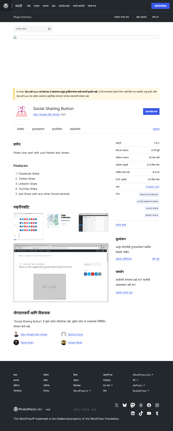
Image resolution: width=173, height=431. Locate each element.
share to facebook (149, 194)
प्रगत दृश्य (121, 224)
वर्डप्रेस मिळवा (160, 5)
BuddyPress (141, 390)
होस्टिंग (16, 385)
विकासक (76, 385)
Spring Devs (75, 334)
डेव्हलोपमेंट (75, 129)
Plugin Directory (22, 17)
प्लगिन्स (46, 385)
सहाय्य (76, 380)
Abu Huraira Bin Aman (46, 114)
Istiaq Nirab (75, 342)
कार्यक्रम (106, 380)
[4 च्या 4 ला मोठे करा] (104, 247)
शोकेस (46, 374)
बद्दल (15, 374)
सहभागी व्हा (107, 374)
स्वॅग (105, 390)
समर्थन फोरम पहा (124, 292)
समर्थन (156, 129)
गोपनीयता (17, 390)
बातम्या (16, 380)
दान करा (108, 385)
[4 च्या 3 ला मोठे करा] (104, 217)
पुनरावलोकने (38, 129)
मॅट (135, 380)
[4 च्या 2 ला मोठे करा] (71, 217)
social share (152, 208)
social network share (147, 201)
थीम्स (45, 380)
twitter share (151, 215)
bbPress (139, 385)
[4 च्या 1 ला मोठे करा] (39, 217)
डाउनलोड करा (151, 111)
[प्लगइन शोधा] (49, 28)
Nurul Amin (27, 342)
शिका (75, 374)
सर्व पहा (155, 258)
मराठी (48, 409)
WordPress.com (143, 374)
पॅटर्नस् (46, 390)
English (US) (152, 186)
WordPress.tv (82, 390)
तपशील (20, 129)
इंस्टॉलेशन (57, 129)
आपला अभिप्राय (124, 258)
